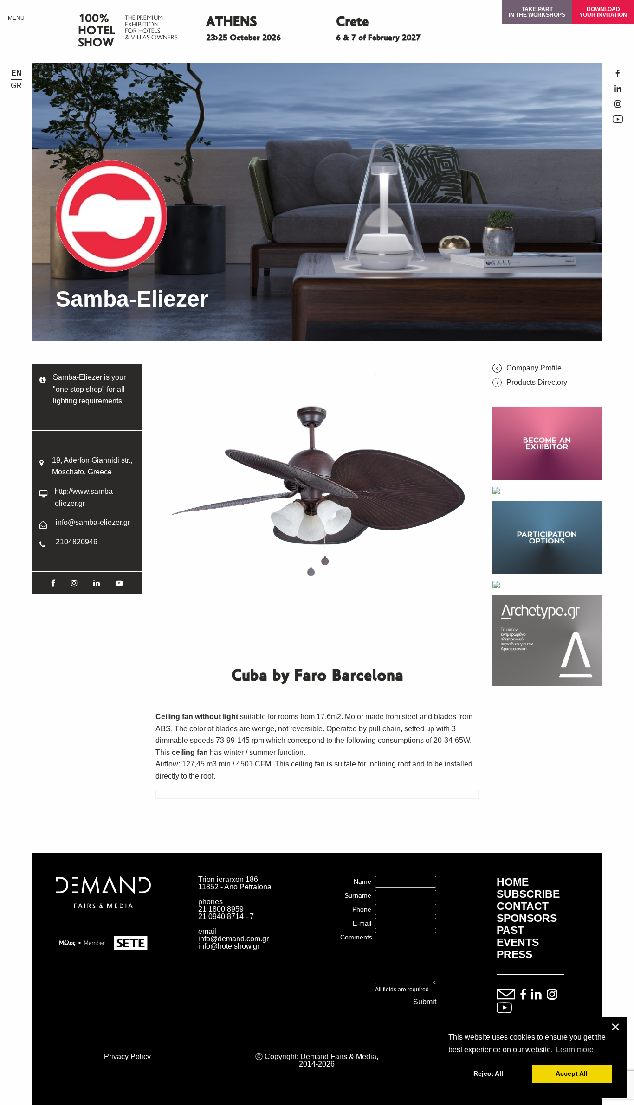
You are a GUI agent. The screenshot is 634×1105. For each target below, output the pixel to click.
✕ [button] (615, 1027)
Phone (361, 909)
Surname (357, 895)
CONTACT (523, 906)
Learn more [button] (575, 1050)
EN (16, 73)
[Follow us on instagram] (552, 995)
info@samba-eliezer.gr (93, 522)
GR (16, 85)
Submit (424, 1002)
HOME (513, 882)
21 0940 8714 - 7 (226, 916)
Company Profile (534, 368)
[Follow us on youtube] (504, 1008)
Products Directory (536, 382)
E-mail (362, 923)
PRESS (514, 954)
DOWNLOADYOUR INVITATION (603, 12)
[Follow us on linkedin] (536, 995)
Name (362, 881)
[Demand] (103, 919)
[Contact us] (506, 995)
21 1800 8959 (221, 909)
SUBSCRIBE (528, 894)
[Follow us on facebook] (523, 995)
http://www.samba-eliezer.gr (85, 497)
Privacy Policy (127, 1056)
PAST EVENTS (518, 936)
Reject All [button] (488, 1073)
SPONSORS (527, 918)
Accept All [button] (572, 1073)
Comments (356, 937)
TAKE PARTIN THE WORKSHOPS (537, 12)
